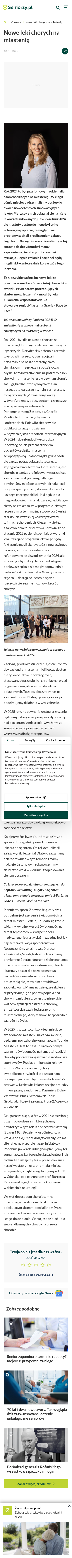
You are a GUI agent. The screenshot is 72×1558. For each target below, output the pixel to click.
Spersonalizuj (34, 797)
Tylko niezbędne (36, 806)
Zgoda (10, 740)
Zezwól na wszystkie (36, 815)
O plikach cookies (55, 740)
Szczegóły (30, 740)
